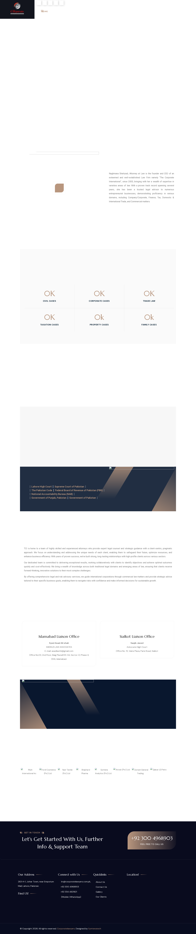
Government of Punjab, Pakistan (48, 497)
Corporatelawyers (66, 928)
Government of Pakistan (82, 497)
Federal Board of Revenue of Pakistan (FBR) (79, 490)
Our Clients (161, 11)
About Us (59, 11)
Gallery (142, 11)
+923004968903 (18, 22)
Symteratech (94, 928)
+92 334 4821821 (69, 891)
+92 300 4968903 (152, 838)
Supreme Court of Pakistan (69, 486)
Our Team (103, 11)
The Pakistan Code (41, 490)
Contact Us (181, 11)
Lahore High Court (41, 486)
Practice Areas (80, 11)
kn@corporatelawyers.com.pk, (76, 881)
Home (45, 11)
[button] (22, 773)
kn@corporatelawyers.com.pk (134, 2)
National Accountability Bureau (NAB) (52, 494)
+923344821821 (45, 22)
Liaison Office (123, 11)
